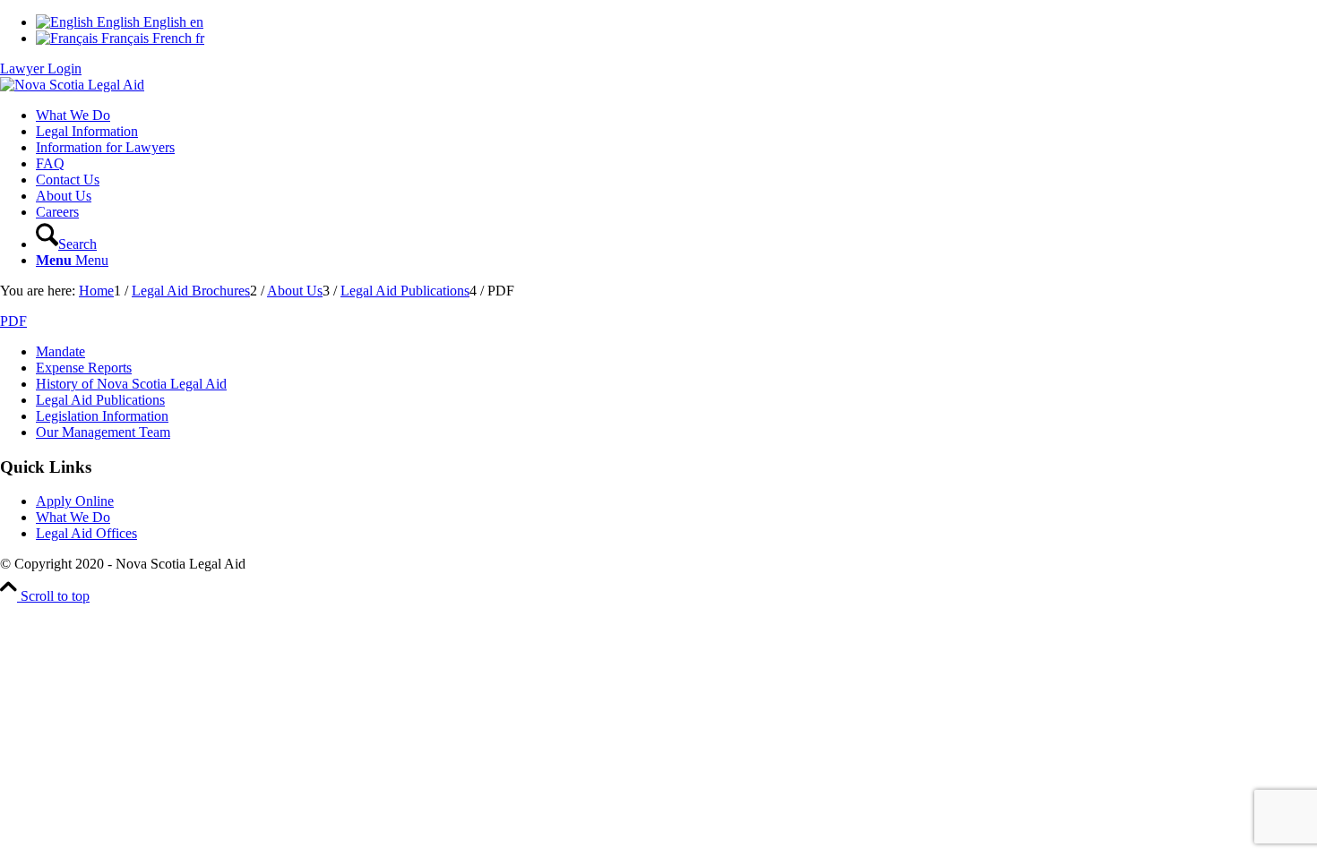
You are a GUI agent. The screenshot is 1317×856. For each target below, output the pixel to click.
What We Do (73, 517)
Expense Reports (84, 367)
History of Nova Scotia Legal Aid (131, 383)
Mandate (60, 351)
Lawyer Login (41, 68)
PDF (13, 321)
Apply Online (75, 501)
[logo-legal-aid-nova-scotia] (72, 84)
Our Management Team (103, 432)
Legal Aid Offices (86, 533)
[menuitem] (676, 115)
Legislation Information (102, 416)
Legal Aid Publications (100, 399)
